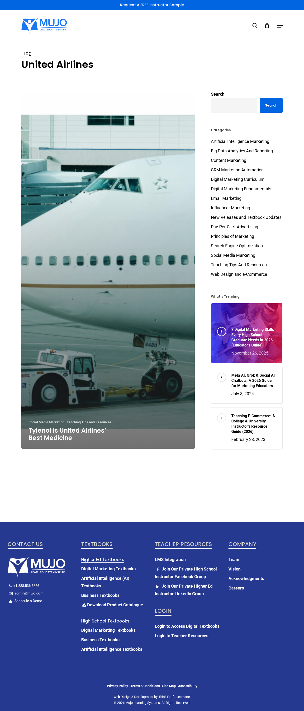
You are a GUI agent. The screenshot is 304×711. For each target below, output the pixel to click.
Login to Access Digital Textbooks (187, 626)
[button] (280, 25)
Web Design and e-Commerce (239, 274)
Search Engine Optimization (237, 245)
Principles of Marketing (232, 236)
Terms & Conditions (145, 686)
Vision (234, 568)
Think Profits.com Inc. (174, 697)
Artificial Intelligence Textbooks (111, 649)
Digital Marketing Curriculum (238, 179)
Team (233, 559)
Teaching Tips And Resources (89, 422)
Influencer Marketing (230, 207)
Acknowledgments (246, 578)
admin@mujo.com (28, 593)
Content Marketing (228, 160)
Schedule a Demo (28, 601)
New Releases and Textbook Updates (246, 217)
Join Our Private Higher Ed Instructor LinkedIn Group (184, 590)
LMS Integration (170, 559)
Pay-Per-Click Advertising (234, 226)
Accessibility (187, 686)
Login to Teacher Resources (181, 635)
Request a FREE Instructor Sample (152, 5)
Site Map (169, 686)
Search (217, 94)
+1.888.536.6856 (26, 586)
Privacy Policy (117, 686)
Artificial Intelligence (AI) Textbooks (105, 582)
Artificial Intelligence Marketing (240, 141)
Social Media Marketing (46, 422)
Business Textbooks (100, 595)
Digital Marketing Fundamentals (241, 188)
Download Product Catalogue (115, 604)
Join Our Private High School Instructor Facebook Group (186, 572)
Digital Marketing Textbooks (108, 568)
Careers (236, 587)
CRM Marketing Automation (237, 169)
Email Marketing (226, 198)
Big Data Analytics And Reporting (242, 150)
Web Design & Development (133, 697)
